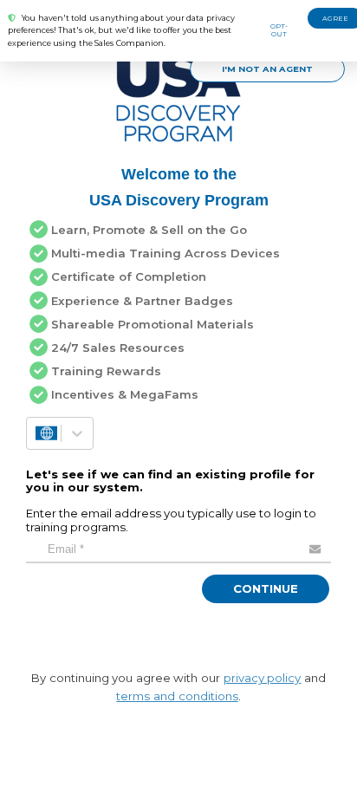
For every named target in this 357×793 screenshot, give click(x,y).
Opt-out (279, 30)
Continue (265, 585)
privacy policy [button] (263, 674)
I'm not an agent (267, 68)
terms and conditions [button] (176, 692)
